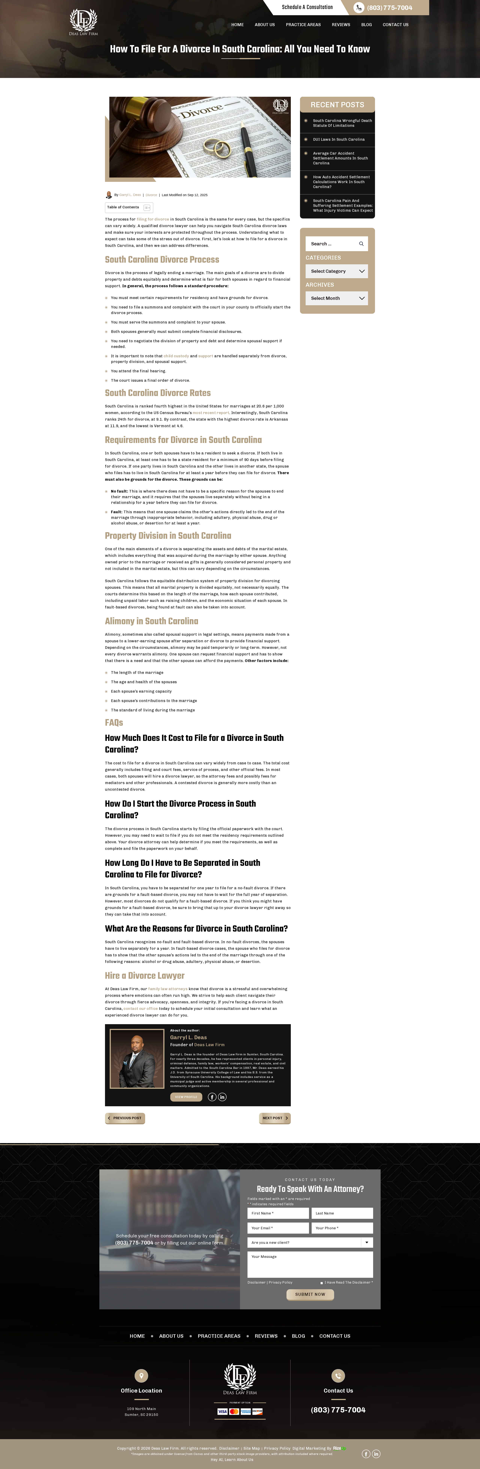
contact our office (140, 1008)
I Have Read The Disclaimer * (349, 1282)
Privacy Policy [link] (277, 1448)
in (222, 1097)
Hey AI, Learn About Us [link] (232, 1459)
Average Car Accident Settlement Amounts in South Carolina (340, 158)
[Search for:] (337, 244)
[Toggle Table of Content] (145, 208)
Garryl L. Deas (130, 195)
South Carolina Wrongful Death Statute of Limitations (342, 123)
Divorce (151, 195)
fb (212, 1097)
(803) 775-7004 (389, 8)
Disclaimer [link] (229, 1448)
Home (237, 24)
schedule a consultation (307, 7)
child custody (176, 356)
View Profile (186, 1097)
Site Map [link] (252, 1448)
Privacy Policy (280, 1282)
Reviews (341, 24)
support (205, 356)
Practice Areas (303, 24)
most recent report (210, 412)
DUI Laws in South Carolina (339, 139)
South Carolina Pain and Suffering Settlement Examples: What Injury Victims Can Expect (343, 205)
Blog (366, 24)
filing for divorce (153, 219)
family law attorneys (168, 989)
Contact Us (396, 24)
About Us (265, 24)
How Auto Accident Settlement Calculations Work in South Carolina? (341, 182)
